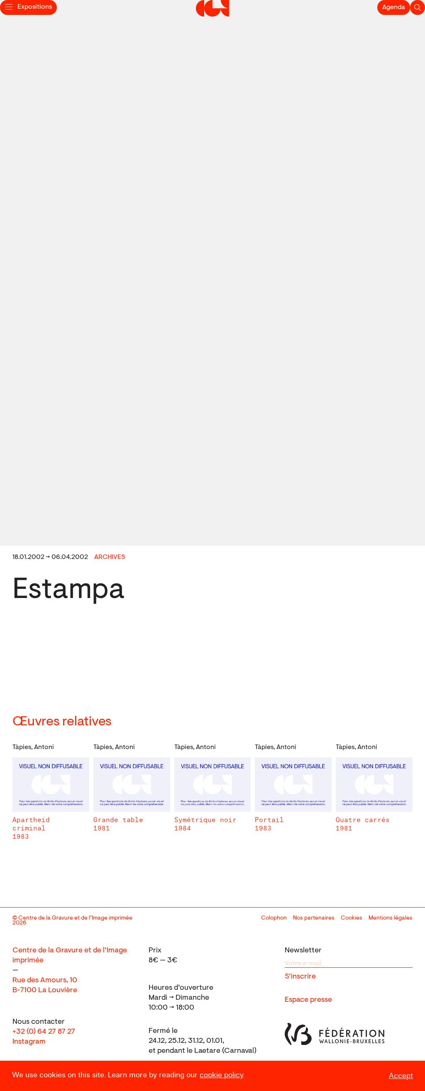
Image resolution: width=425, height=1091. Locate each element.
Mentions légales (391, 918)
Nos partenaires (314, 918)
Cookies (351, 918)
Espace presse (308, 1000)
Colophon (274, 918)
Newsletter (303, 950)
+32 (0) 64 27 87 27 (43, 1032)
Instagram (29, 1042)
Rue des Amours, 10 (44, 980)
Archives (109, 557)
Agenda (393, 7)
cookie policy (221, 1075)
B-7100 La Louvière (44, 990)
